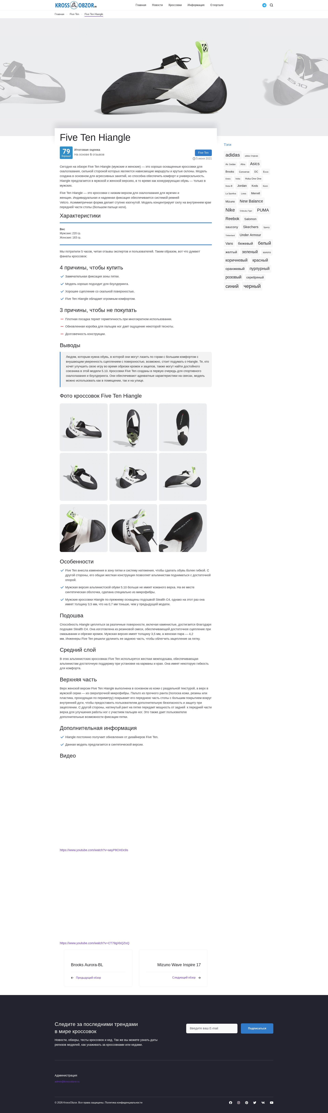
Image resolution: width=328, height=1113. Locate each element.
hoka (238, 179)
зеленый (250, 252)
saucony (232, 227)
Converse (244, 172)
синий (232, 286)
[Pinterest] (246, 1102)
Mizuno (230, 201)
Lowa (243, 193)
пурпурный (260, 268)
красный (260, 260)
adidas (233, 155)
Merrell (255, 193)
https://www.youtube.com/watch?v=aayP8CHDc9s (94, 850)
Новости (157, 5)
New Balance (251, 201)
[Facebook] (230, 1102)
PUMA (263, 210)
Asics (255, 164)
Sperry (266, 227)
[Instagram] (238, 1102)
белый (264, 243)
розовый (233, 277)
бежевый (245, 243)
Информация (196, 5)
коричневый (237, 260)
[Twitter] (254, 1102)
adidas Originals (251, 156)
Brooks (230, 171)
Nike (230, 210)
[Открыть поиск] (271, 5)
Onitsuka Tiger (246, 211)
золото (267, 252)
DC (256, 171)
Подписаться (257, 1028)
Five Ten (74, 14)
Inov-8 (229, 186)
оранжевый (235, 269)
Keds (255, 185)
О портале (216, 5)
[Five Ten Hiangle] (84, 427)
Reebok (232, 218)
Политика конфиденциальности (123, 1102)
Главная (141, 5)
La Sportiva (231, 193)
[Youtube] (271, 1102)
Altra (243, 164)
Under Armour (250, 235)
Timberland (230, 235)
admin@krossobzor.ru (67, 1081)
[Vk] (263, 1102)
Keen (265, 186)
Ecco (265, 171)
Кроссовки (175, 5)
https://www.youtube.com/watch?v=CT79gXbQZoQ (94, 943)
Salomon (250, 219)
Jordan (242, 185)
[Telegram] (264, 4)
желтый (231, 252)
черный (252, 286)
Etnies (228, 179)
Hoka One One (253, 178)
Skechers (250, 227)
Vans (229, 243)
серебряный (255, 277)
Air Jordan (231, 164)
